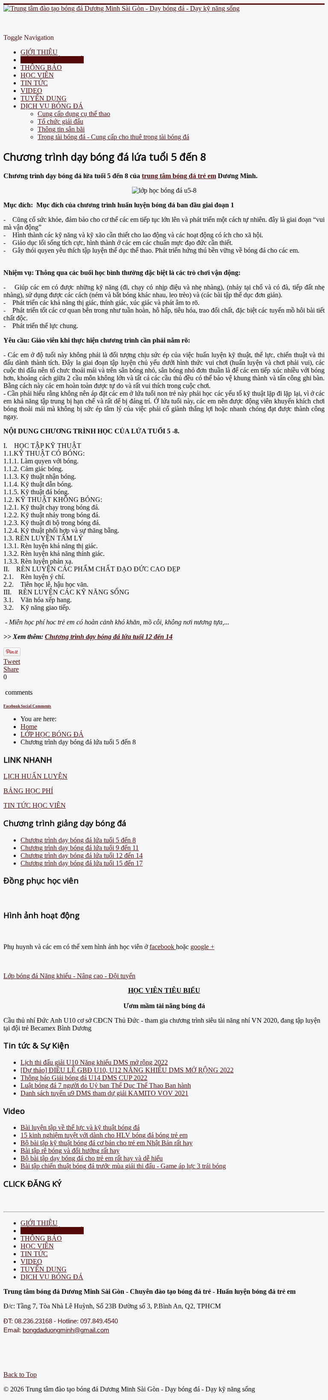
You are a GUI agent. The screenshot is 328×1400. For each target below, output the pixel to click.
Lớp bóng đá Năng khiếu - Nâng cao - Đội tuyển (69, 975)
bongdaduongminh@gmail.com (66, 1330)
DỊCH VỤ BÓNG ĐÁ (51, 106)
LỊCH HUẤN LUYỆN (35, 776)
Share (11, 669)
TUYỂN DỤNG (43, 98)
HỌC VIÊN (37, 75)
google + (202, 946)
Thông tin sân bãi (61, 129)
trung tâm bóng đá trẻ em (179, 175)
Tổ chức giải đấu (60, 121)
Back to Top (20, 1374)
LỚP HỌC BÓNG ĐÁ (52, 59)
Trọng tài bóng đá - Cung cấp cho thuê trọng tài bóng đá (113, 136)
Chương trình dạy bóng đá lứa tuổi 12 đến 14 (109, 636)
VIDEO (31, 90)
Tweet (11, 661)
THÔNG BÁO (41, 67)
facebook (162, 946)
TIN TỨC (34, 83)
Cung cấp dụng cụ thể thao (74, 113)
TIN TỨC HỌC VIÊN (34, 805)
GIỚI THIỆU (39, 52)
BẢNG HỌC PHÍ (28, 790)
